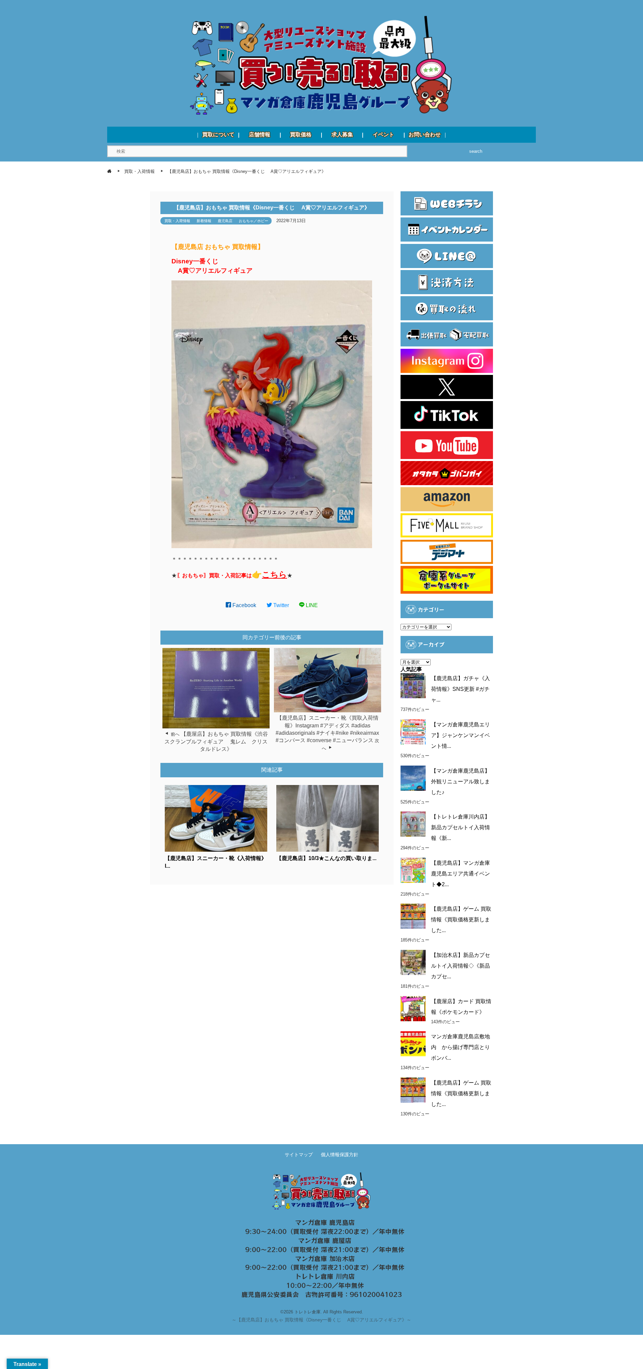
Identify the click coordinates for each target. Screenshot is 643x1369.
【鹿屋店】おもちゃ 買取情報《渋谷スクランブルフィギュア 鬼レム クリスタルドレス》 (216, 741)
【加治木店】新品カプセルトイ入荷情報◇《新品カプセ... (460, 965)
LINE (311, 605)
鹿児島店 (225, 221)
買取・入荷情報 (177, 221)
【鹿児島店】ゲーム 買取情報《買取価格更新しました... (461, 919)
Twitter (280, 605)
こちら (274, 574)
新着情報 (204, 221)
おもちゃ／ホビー (253, 221)
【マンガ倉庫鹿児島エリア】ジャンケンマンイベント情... (460, 735)
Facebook (243, 605)
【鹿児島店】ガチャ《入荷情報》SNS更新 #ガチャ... (460, 689)
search (475, 151)
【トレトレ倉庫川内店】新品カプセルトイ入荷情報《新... (460, 827)
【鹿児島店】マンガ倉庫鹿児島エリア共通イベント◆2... (460, 873)
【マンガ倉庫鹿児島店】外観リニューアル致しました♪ (460, 781)
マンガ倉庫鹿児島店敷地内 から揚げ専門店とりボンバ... (460, 1047)
